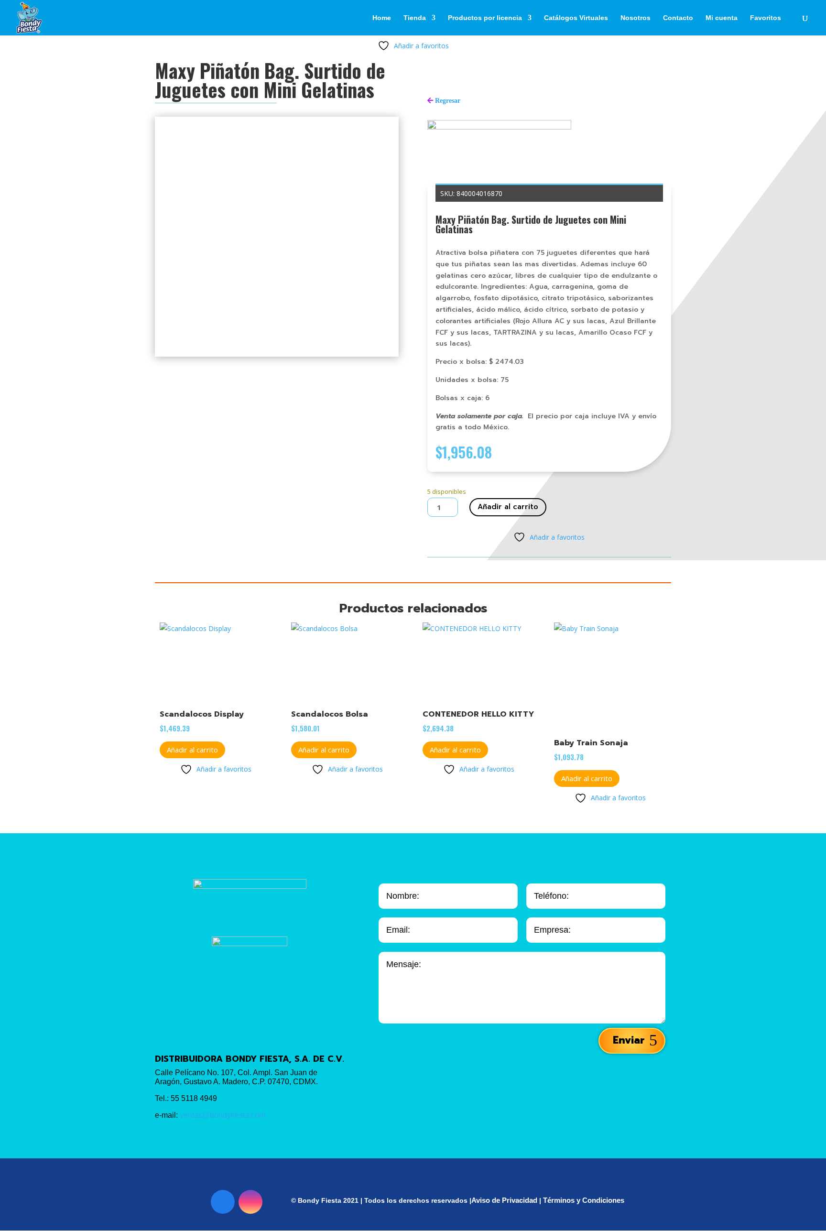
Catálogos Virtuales (576, 18)
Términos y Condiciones (583, 1200)
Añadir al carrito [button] (192, 749)
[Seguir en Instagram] (250, 1202)
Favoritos (765, 18)
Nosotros (635, 18)
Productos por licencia (485, 18)
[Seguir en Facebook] (223, 1202)
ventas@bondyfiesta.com (222, 1115)
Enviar (628, 1040)
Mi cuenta (722, 18)
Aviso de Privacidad (504, 1200)
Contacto (678, 18)
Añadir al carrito (508, 506)
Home (381, 18)
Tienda (414, 18)
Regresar (447, 100)
